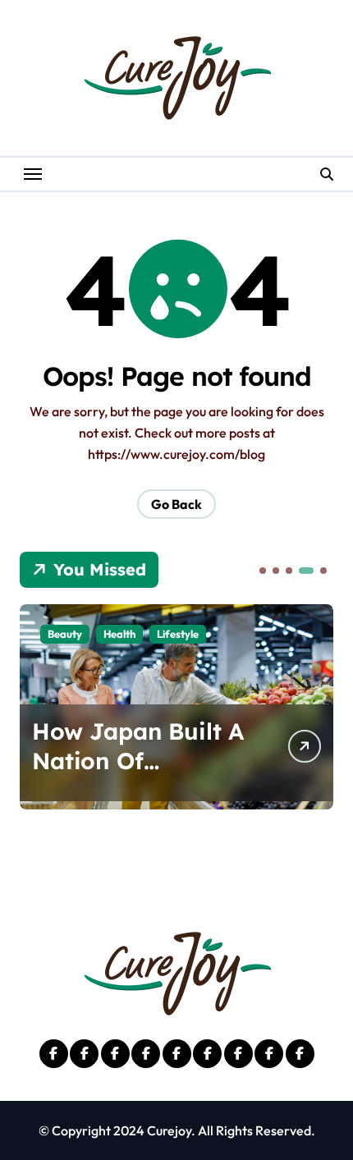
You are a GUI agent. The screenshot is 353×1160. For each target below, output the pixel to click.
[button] (262, 570)
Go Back (176, 504)
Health (119, 633)
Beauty (65, 633)
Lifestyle (178, 633)
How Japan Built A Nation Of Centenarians (138, 761)
